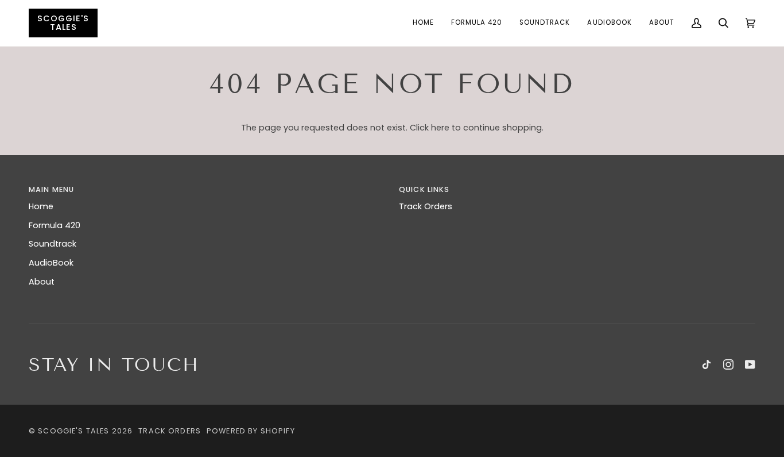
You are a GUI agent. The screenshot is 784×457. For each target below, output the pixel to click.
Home (41, 206)
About (42, 281)
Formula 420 (54, 225)
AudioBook (51, 262)
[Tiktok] (706, 364)
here (440, 127)
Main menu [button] (51, 189)
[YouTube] (750, 364)
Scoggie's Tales (73, 431)
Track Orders (425, 206)
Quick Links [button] (424, 189)
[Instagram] (728, 364)
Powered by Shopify (251, 431)
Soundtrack (52, 243)
